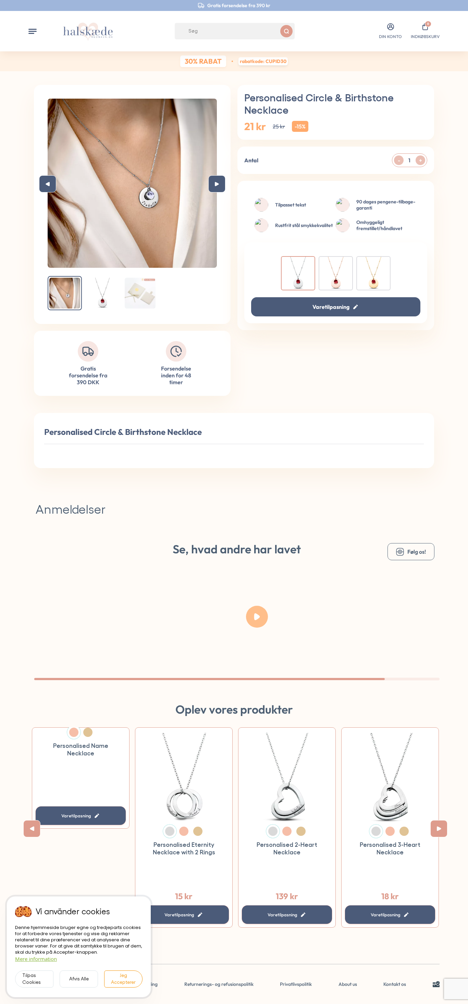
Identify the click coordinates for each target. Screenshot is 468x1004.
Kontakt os (394, 984)
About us (347, 984)
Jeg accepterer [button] (123, 979)
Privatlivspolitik (296, 984)
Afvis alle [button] (79, 979)
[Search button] (286, 31)
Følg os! (416, 551)
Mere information (36, 958)
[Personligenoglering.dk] (88, 31)
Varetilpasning (330, 306)
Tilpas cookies (31, 979)
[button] (32, 31)
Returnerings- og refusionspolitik (219, 984)
